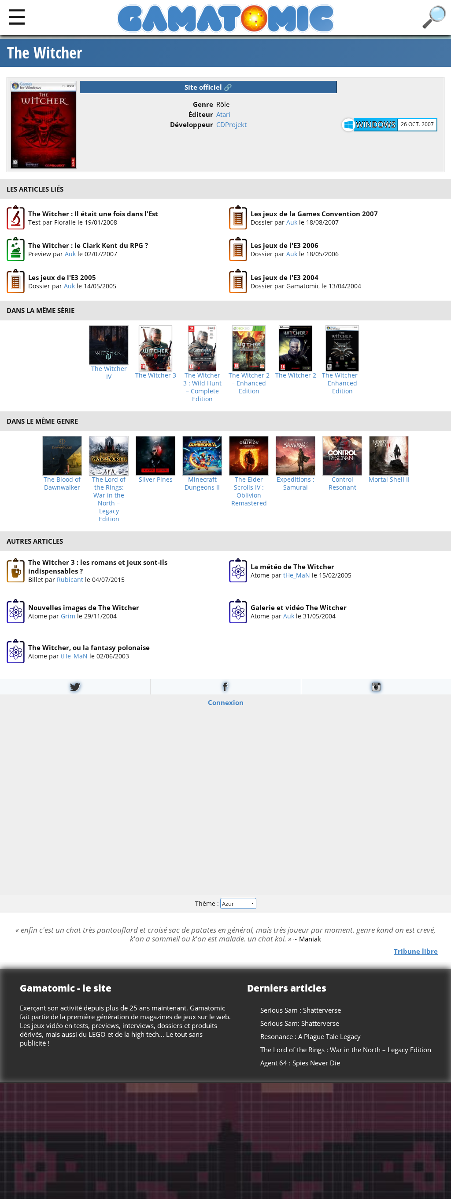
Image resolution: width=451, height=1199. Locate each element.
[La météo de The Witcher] (238, 570)
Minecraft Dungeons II (202, 483)
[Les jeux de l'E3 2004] (238, 281)
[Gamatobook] (225, 686)
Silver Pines (156, 479)
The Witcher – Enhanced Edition (342, 383)
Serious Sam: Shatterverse (299, 1023)
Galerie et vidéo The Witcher (299, 607)
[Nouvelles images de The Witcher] (16, 611)
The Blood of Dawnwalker (62, 483)
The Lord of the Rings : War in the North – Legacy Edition (345, 1049)
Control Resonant (342, 483)
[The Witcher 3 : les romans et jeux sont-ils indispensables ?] (16, 570)
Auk (291, 222)
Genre (203, 104)
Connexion (226, 702)
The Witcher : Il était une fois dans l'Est (93, 213)
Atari (223, 114)
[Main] (17, 16)
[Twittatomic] (75, 686)
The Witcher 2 (295, 375)
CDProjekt (231, 124)
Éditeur (201, 114)
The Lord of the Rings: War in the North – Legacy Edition (109, 499)
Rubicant (70, 579)
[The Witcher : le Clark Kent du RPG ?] (16, 249)
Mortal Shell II (389, 479)
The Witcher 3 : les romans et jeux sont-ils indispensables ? (97, 566)
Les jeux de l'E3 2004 (284, 277)
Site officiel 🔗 (208, 87)
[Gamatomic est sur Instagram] (376, 686)
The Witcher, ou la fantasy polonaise (89, 647)
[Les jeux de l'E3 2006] (238, 249)
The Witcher (44, 53)
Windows (376, 124)
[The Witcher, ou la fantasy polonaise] (16, 651)
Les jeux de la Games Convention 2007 (314, 213)
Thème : (208, 903)
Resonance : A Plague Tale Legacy (310, 1036)
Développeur (191, 124)
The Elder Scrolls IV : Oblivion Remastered (249, 491)
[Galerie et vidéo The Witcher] (238, 611)
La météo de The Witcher (292, 566)
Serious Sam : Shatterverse (300, 1010)
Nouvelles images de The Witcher (83, 607)
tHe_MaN (296, 574)
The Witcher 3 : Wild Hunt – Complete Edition (202, 387)
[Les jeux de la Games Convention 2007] (238, 217)
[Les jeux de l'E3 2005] (16, 281)
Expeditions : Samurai (295, 483)
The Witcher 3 (155, 375)
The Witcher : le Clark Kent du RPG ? (88, 245)
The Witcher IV (109, 373)
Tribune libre (416, 950)
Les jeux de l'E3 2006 (284, 245)
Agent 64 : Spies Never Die (300, 1062)
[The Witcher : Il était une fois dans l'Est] (16, 217)
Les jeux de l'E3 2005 (62, 277)
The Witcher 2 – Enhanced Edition (249, 383)
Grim (68, 615)
